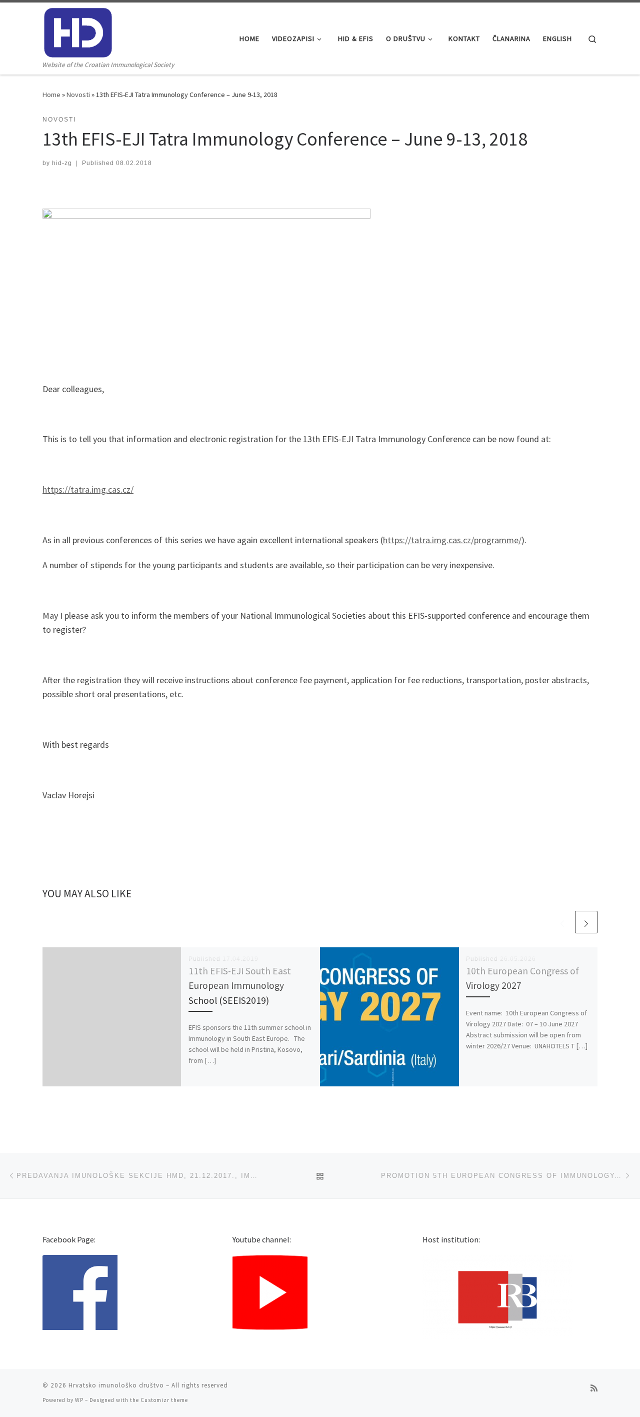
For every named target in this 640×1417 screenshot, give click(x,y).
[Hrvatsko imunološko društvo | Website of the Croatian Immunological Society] (78, 31)
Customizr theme (164, 1399)
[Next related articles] (586, 922)
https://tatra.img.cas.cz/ (88, 489)
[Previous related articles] (562, 922)
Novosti (78, 94)
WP (79, 1399)
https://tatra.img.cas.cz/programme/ (452, 540)
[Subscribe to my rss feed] (594, 1388)
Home (51, 94)
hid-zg (62, 163)
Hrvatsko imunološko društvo (116, 1385)
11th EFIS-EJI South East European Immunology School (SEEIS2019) (239, 985)
